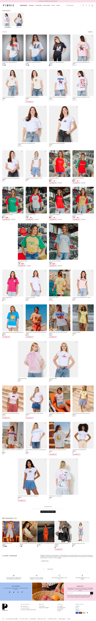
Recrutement (60, 609)
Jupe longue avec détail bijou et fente (45, 543)
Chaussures (38, 5)
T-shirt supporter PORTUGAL (78, 178)
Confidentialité (32, 618)
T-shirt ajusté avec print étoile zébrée (57, 143)
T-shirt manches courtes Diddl (55, 495)
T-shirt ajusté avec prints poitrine (79, 449)
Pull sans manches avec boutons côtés (28, 543)
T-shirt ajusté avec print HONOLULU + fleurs (81, 297)
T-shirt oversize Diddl (22, 378)
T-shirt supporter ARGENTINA (55, 260)
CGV (3, 618)
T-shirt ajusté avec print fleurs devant (57, 413)
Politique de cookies (41, 618)
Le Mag (59, 610)
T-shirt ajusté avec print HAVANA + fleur (34, 178)
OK (91, 593)
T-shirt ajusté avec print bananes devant (81, 413)
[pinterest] (22, 592)
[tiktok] (13, 592)
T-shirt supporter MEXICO (7, 214)
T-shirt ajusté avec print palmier (32, 97)
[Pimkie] (8, 5)
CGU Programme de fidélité (12, 618)
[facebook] (18, 592)
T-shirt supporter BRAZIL (23, 260)
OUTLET (58, 5)
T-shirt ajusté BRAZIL (76, 332)
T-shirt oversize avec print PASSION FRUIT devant (36, 332)
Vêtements (31, 5)
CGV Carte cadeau (23, 618)
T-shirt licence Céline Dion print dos (9, 62)
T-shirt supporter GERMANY (54, 214)
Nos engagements (61, 607)
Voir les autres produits (48, 511)
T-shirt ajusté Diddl (53, 378)
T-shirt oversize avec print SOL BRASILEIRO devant (12, 332)
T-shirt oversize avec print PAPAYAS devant (58, 332)
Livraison (77, 606)
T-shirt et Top (44, 561)
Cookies (68, 618)
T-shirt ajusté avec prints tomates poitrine (34, 413)
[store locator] (83, 5)
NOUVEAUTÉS (23, 5)
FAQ (76, 607)
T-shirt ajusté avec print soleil (8, 97)
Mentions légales (61, 618)
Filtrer (90, 31)
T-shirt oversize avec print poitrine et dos (81, 62)
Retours (77, 609)
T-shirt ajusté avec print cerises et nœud (10, 178)
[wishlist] (86, 5)
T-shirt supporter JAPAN (31, 214)
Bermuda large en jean (7, 543)
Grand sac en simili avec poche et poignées (62, 544)
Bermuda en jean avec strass (78, 543)
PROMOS (53, 5)
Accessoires (46, 5)
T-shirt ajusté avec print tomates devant (10, 413)
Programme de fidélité (44, 607)
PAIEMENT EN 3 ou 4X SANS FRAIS (48, 1)
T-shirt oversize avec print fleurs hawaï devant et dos (12, 450)
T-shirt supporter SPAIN (53, 178)
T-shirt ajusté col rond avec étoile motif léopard (28, 495)
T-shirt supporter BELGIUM (77, 214)
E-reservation (42, 606)
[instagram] (9, 592)
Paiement (78, 610)
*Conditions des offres (52, 618)
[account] (89, 5)
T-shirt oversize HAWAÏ (6, 297)
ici (89, 597)
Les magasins (60, 606)
